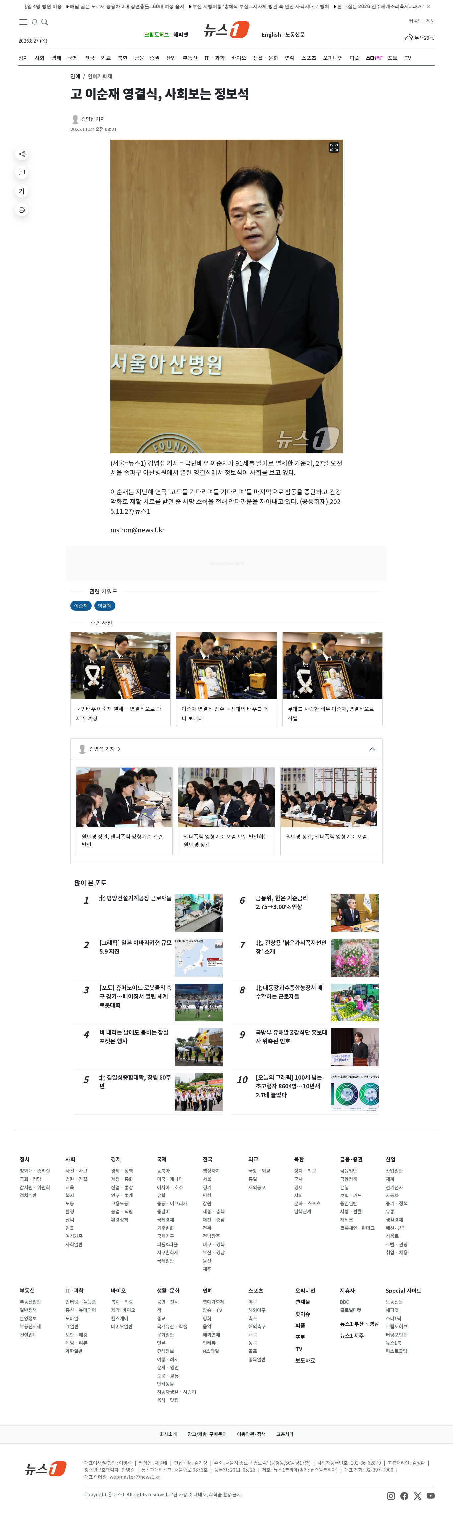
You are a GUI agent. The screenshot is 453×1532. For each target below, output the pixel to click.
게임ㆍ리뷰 (76, 1343)
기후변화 (165, 1228)
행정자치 (211, 1171)
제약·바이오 (123, 1310)
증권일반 (348, 1204)
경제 (116, 1159)
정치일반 (28, 1195)
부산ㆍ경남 (214, 1253)
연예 (208, 1290)
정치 (25, 1159)
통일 (252, 1179)
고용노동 (119, 1204)
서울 (207, 1179)
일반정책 (28, 1310)
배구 (252, 1335)
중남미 (163, 1212)
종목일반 (257, 1360)
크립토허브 (156, 34)
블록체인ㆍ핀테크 (357, 1228)
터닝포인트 (396, 1335)
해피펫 (180, 34)
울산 (207, 1261)
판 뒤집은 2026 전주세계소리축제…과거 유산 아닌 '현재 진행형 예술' (380, 6)
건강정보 (165, 1351)
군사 (298, 1179)
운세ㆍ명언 (168, 1368)
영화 (207, 1319)
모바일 (71, 1319)
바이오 (118, 1290)
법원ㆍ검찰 (76, 1179)
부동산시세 (30, 1327)
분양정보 (28, 1319)
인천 (207, 1195)
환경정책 (119, 1220)
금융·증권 (351, 1159)
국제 (162, 1159)
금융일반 (348, 1171)
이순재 (81, 605)
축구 (252, 1319)
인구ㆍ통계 (122, 1195)
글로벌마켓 (350, 1310)
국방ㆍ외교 (259, 1171)
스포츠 (255, 1290)
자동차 (392, 1195)
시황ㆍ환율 (351, 1212)
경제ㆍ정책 (122, 1171)
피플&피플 (167, 1245)
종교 (161, 1319)
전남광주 (211, 1236)
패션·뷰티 (396, 1228)
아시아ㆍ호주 (170, 1188)
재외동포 (257, 1188)
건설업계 (28, 1335)
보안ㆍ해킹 (76, 1335)
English (271, 34)
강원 (207, 1204)
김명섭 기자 (93, 119)
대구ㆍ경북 (214, 1245)
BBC (344, 1302)
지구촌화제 (167, 1253)
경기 (207, 1188)
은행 (344, 1188)
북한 (299, 1159)
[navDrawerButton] (23, 21)
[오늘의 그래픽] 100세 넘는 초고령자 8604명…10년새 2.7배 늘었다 (289, 1086)
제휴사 (347, 1290)
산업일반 (394, 1171)
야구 (252, 1302)
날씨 (69, 1220)
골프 (252, 1351)
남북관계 (302, 1212)
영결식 (105, 605)
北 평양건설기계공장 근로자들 (135, 898)
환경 (69, 1212)
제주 (207, 1269)
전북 (207, 1228)
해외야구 (257, 1310)
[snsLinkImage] (391, 1495)
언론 (161, 1343)
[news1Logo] (46, 1468)
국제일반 (165, 1261)
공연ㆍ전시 (168, 1302)
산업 (391, 1159)
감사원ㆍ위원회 (35, 1188)
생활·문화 (168, 1290)
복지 (69, 1195)
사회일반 (74, 1245)
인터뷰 (209, 1343)
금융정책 (348, 1179)
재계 (390, 1179)
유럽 (161, 1195)
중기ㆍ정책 (397, 1204)
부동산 (27, 1290)
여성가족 (74, 1236)
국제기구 (165, 1236)
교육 (69, 1188)
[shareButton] (21, 153)
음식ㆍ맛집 (168, 1400)
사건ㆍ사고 (76, 1171)
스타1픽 (393, 1319)
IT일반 (72, 1327)
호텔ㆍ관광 (397, 1245)
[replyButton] (21, 172)
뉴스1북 (393, 1343)
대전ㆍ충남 (214, 1220)
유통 (390, 1212)
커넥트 (415, 21)
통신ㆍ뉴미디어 (80, 1310)
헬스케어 (119, 1319)
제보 (430, 21)
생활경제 (394, 1220)
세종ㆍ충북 (214, 1212)
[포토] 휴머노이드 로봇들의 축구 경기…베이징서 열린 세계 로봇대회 (135, 996)
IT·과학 (74, 1290)
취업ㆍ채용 (397, 1253)
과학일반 (74, 1351)
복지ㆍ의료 (122, 1302)
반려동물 (165, 1384)
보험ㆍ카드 (351, 1195)
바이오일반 (122, 1327)
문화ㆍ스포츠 (307, 1204)
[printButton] (21, 209)
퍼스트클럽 (396, 1351)
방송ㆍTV (212, 1310)
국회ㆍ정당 (30, 1179)
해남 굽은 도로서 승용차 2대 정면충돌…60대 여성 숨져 (97, 6)
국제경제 (165, 1220)
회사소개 (168, 1434)
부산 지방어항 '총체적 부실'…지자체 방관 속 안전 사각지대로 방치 (231, 6)
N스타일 (211, 1351)
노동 (69, 1204)
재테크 (346, 1220)
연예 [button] (75, 76)
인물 (69, 1228)
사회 (70, 1159)
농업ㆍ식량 (122, 1212)
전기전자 (394, 1188)
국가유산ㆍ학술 (172, 1327)
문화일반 (165, 1335)
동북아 (163, 1171)
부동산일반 (30, 1302)
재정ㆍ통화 (122, 1179)
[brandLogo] (227, 29)
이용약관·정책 (251, 1434)
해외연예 (211, 1335)
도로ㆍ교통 (168, 1376)
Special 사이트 (403, 1290)
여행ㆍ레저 (168, 1360)
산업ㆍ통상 (122, 1188)
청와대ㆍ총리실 (35, 1171)
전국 (208, 1159)
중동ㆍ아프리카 (172, 1204)
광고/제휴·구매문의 (207, 1434)
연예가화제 (213, 1302)
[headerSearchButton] (44, 21)
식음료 (392, 1236)
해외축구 (257, 1327)
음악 (207, 1327)
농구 (252, 1343)
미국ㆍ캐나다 (170, 1179)
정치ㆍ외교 (305, 1171)
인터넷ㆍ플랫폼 (80, 1302)
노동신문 (295, 34)
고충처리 (284, 1434)
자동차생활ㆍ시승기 (176, 1392)
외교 (253, 1159)
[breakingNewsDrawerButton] (35, 21)
